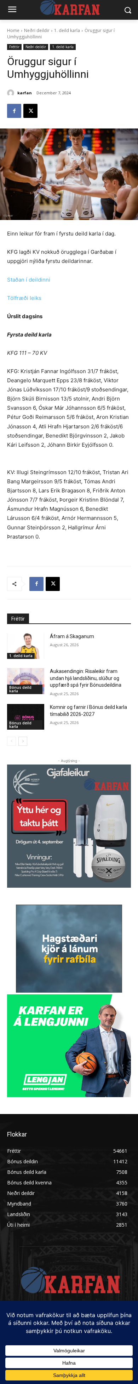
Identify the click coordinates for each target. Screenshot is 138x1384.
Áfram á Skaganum (72, 636)
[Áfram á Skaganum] (25, 646)
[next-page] (22, 741)
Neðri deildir (37, 30)
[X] (30, 111)
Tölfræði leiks (24, 298)
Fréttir (14, 46)
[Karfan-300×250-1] (69, 1045)
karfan (24, 92)
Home (13, 30)
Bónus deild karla (20, 689)
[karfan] (11, 92)
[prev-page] (11, 741)
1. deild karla (67, 30)
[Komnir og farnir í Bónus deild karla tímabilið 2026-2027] (25, 717)
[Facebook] (14, 111)
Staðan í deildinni (28, 279)
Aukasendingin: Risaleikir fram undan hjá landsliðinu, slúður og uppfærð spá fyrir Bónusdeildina (85, 678)
